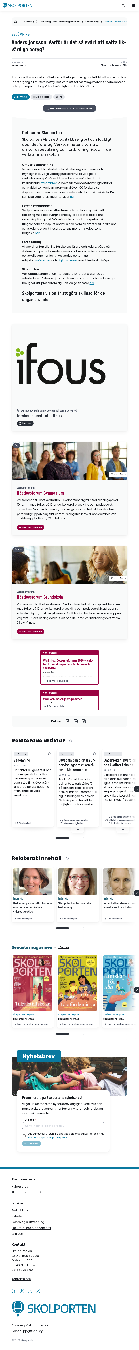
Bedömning (92, 21)
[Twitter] (22, 1291)
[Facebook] (68, 721)
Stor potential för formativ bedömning (74, 905)
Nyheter (17, 1216)
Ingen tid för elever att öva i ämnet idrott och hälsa (120, 905)
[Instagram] (37, 1291)
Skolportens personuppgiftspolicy (48, 1137)
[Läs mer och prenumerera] (32, 983)
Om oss (17, 1234)
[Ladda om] (70, 741)
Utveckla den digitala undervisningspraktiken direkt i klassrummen (77, 765)
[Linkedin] (76, 721)
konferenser (42, 260)
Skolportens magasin (27, 1192)
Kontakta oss (21, 1279)
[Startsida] (15, 21)
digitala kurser (67, 260)
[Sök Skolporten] (123, 5)
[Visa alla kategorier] (49, 753)
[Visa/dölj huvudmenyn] (134, 5)
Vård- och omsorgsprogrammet (62, 699)
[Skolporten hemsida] (17, 5)
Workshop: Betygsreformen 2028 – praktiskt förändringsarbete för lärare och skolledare (68, 664)
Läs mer (63, 947)
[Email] (84, 721)
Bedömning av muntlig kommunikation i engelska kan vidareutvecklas (32, 907)
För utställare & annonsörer (31, 1228)
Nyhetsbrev (20, 1186)
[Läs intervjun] (32, 881)
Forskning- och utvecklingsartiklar (60, 21)
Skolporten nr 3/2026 (23, 1018)
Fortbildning (20, 1210)
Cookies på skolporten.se (30, 1325)
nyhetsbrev (48, 183)
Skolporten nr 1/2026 (113, 1018)
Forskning (28, 21)
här (72, 197)
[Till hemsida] (53, 1309)
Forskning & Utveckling (28, 1222)
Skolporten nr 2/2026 (68, 1018)
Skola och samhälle (114, 65)
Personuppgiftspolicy (27, 1331)
